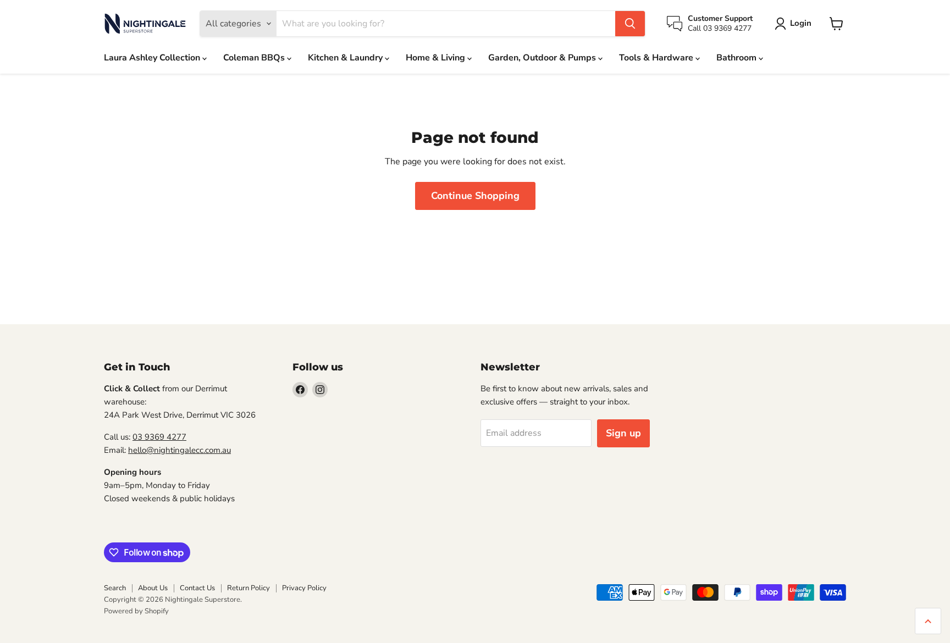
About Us (153, 588)
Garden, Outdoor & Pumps (543, 58)
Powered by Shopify (136, 611)
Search (115, 588)
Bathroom (737, 58)
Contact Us (197, 588)
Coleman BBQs (255, 58)
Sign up (623, 433)
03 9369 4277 (159, 436)
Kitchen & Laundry (346, 58)
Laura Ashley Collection (153, 58)
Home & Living (436, 58)
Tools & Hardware (657, 58)
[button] (795, 23)
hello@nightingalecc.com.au (179, 450)
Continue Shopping (475, 195)
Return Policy (248, 588)
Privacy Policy (304, 588)
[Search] (630, 23)
